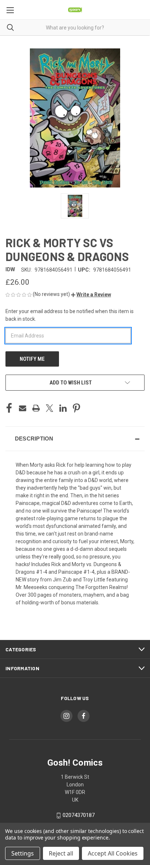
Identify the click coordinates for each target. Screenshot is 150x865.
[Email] (22, 408)
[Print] (36, 408)
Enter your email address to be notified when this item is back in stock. (69, 315)
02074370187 (79, 815)
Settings (22, 853)
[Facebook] (9, 408)
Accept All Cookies (113, 853)
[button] (91, 294)
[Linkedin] (63, 408)
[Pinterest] (76, 408)
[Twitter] (49, 408)
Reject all (61, 853)
